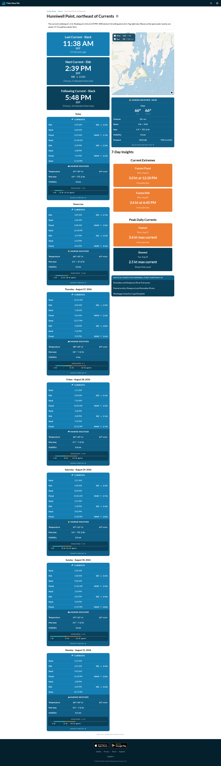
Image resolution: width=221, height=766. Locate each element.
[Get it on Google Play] (119, 745)
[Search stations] (211, 3)
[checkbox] (123, 35)
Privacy (106, 752)
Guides (98, 752)
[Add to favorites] (117, 16)
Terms (114, 752)
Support (122, 752)
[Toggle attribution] (171, 92)
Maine (60, 11)
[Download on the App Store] (101, 745)
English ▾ (110, 756)
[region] (142, 63)
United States (51, 11)
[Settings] (217, 3)
